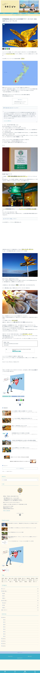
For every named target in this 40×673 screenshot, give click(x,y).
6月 (4, 624)
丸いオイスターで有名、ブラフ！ (20, 103)
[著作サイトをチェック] (20, 405)
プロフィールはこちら (6, 510)
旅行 (9, 396)
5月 (4, 626)
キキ (20, 494)
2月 (4, 633)
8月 (4, 619)
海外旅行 (23, 396)
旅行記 (19, 396)
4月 (4, 629)
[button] (9, 49)
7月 (4, 622)
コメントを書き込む (20, 468)
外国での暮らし (5, 396)
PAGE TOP (20, 652)
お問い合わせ (30, 656)
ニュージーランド (14, 396)
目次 (18, 99)
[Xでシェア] (3, 49)
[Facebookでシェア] (5, 49)
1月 (4, 636)
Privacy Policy (10, 656)
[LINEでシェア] (7, 49)
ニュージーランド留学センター (7, 120)
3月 (4, 631)
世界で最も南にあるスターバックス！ (20, 101)
